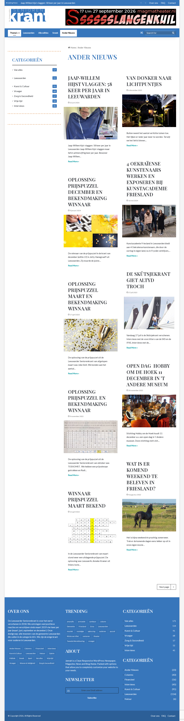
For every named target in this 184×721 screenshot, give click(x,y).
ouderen (102, 631)
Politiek (12, 658)
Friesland (82, 626)
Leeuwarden (28, 33)
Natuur (42, 653)
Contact (172, 3)
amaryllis (70, 621)
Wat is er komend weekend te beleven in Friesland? (142, 476)
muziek (70, 631)
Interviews (19, 105)
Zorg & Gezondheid (23, 96)
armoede (81, 621)
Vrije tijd (18, 101)
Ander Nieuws (68, 33)
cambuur (92, 621)
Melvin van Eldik (28, 3)
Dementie (71, 626)
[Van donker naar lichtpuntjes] (149, 110)
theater (96, 636)
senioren (86, 636)
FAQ (163, 3)
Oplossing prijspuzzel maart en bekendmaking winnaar (87, 296)
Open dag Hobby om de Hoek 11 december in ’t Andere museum (148, 375)
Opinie (51, 653)
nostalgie (80, 631)
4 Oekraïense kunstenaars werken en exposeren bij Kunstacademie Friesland (146, 178)
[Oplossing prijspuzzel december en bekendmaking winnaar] (91, 231)
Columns (28, 648)
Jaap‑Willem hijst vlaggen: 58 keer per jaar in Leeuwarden (90, 87)
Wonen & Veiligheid (27, 663)
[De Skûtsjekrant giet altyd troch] (149, 313)
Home (73, 47)
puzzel (112, 631)
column (103, 621)
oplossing (91, 631)
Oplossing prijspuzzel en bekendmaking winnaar (87, 400)
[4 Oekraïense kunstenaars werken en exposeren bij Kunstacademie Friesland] (149, 221)
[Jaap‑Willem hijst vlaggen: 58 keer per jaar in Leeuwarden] (91, 123)
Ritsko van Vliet (73, 636)
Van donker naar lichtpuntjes (148, 81)
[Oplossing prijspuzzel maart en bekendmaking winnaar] (91, 335)
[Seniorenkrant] (29, 15)
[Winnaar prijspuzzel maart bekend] (91, 532)
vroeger (91, 641)
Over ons (153, 3)
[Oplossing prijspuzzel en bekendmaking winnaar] (91, 437)
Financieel (40, 648)
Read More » (73, 161)
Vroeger (18, 91)
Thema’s (14, 33)
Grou (92, 626)
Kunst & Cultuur (21, 86)
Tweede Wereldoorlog (75, 641)
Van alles (18, 69)
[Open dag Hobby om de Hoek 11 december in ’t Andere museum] (149, 411)
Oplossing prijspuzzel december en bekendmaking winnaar (87, 191)
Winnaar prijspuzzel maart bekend (87, 499)
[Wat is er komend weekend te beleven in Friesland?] (149, 515)
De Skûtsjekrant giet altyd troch (148, 280)
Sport (30, 658)
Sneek (55, 33)
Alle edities (43, 33)
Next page (164, 587)
